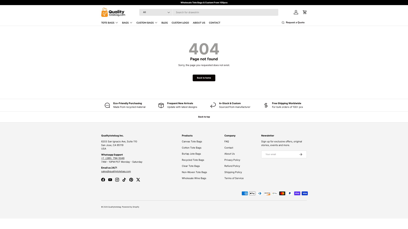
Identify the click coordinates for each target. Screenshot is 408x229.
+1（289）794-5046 (112, 158)
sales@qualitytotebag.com (116, 171)
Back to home (204, 77)
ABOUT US (199, 22)
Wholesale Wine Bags (194, 178)
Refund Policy (232, 165)
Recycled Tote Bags (193, 159)
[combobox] (208, 12)
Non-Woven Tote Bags (194, 172)
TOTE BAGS (107, 22)
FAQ (226, 141)
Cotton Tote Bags (191, 147)
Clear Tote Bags (191, 165)
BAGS (125, 22)
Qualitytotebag (114, 207)
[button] (304, 12)
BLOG (164, 22)
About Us (229, 153)
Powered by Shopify (130, 207)
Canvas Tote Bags (192, 141)
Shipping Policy (233, 172)
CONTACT (214, 22)
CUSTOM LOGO (180, 22)
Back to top (204, 116)
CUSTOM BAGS (145, 22)
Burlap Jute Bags (191, 153)
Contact (228, 147)
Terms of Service (234, 178)
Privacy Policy (232, 159)
